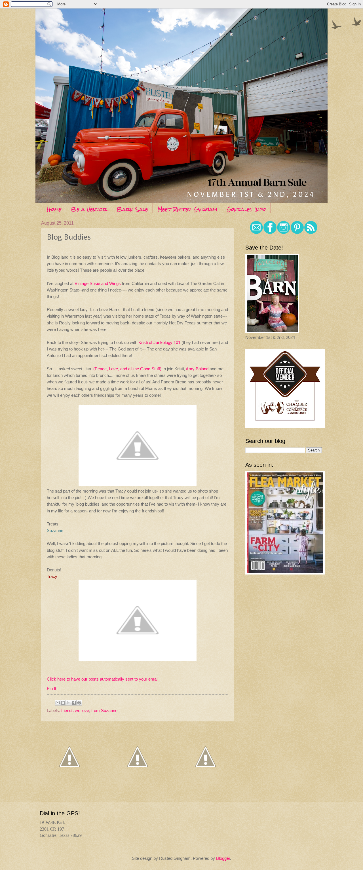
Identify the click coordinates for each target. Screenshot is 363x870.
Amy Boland (197, 368)
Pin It (51, 688)
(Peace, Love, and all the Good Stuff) (127, 368)
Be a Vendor (89, 209)
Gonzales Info (246, 209)
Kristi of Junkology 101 (159, 342)
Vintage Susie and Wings (98, 283)
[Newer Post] (69, 783)
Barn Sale (132, 209)
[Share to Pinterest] (79, 703)
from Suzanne (104, 710)
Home (54, 209)
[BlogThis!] (63, 703)
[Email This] (57, 703)
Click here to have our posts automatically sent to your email (102, 679)
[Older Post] (205, 783)
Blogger (223, 858)
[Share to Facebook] (74, 703)
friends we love (75, 710)
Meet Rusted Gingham (187, 209)
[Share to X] (68, 703)
